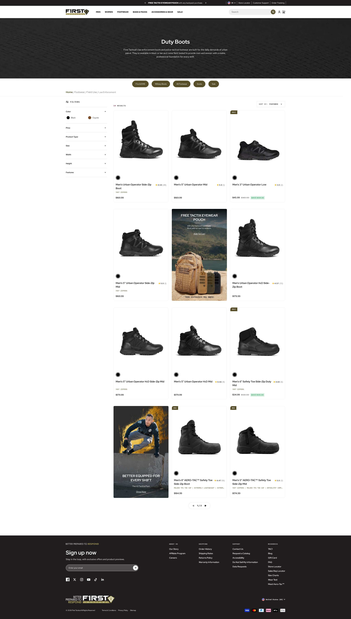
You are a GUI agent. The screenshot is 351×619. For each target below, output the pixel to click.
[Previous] (145, 3)
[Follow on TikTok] (95, 579)
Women (109, 12)
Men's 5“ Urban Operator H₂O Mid (193, 381)
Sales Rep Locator (276, 571)
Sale (180, 12)
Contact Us (238, 549)
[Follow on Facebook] (68, 579)
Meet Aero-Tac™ (276, 584)
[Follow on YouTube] (88, 579)
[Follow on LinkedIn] (102, 579)
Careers (173, 557)
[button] (156, 185)
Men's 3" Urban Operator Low (249, 184)
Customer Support (261, 3)
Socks (199, 84)
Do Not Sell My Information (245, 562)
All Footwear (181, 84)
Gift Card (272, 557)
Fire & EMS (140, 84)
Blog (270, 553)
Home (69, 92)
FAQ (270, 562)
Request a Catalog (241, 553)
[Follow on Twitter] (75, 579)
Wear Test (272, 579)
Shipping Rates (206, 553)
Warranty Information (209, 562)
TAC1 (270, 549)
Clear (266, 12)
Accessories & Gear (162, 12)
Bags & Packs (140, 12)
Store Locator (244, 3)
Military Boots (161, 84)
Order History (205, 549)
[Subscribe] (135, 567)
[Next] (205, 3)
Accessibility (238, 557)
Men (98, 12)
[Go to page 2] (206, 505)
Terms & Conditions (109, 610)
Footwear (122, 12)
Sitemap (133, 610)
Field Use (92, 92)
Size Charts (273, 575)
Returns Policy (205, 557)
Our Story (174, 549)
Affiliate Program (177, 553)
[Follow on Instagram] (81, 579)
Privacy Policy (123, 610)
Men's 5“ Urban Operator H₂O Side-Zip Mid (140, 381)
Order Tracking (278, 3)
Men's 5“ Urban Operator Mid (190, 184)
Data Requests (240, 566)
